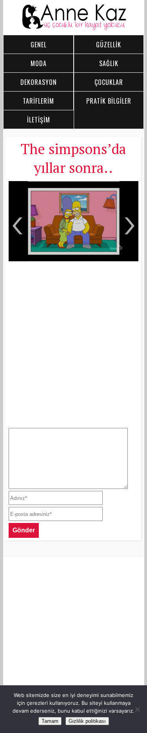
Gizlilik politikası (87, 721)
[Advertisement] (73, 343)
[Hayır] (137, 709)
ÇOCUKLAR (108, 82)
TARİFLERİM (38, 101)
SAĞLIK (108, 63)
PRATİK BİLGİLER (108, 101)
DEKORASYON (38, 82)
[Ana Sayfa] (74, 28)
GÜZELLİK (108, 44)
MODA (39, 63)
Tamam (50, 721)
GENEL (39, 44)
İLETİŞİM (38, 119)
